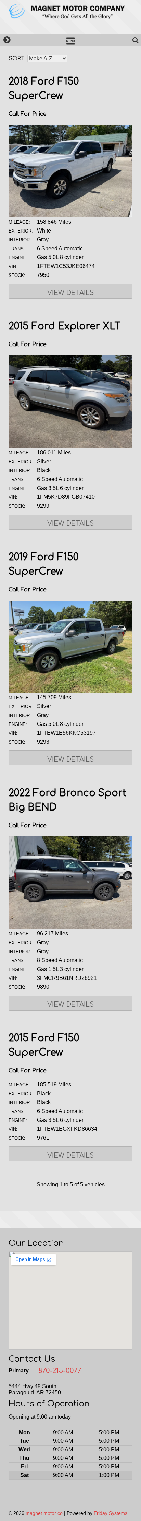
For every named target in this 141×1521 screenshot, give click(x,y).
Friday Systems (110, 1513)
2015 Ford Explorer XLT (65, 326)
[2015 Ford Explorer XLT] (70, 446)
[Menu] (70, 40)
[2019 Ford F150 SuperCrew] (70, 691)
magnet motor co (44, 1513)
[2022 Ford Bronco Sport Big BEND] (70, 927)
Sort (17, 59)
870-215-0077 (59, 1371)
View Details (70, 292)
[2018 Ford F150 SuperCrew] (70, 216)
